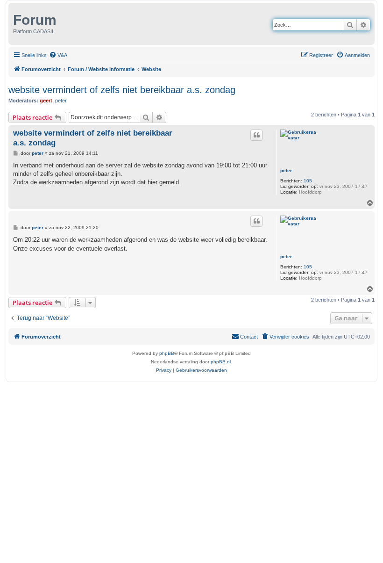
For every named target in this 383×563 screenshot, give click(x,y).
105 (308, 180)
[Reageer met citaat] (256, 135)
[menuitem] (58, 55)
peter (61, 100)
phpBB (166, 353)
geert (46, 100)
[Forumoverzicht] (12, 17)
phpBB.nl (221, 361)
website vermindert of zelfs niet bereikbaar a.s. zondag (121, 90)
